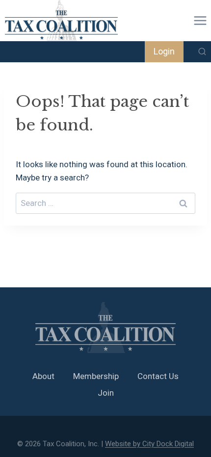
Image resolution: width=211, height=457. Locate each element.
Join (106, 393)
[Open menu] (200, 20)
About (43, 376)
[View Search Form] (202, 52)
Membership (96, 376)
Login (164, 51)
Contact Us (158, 376)
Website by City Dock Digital (149, 443)
